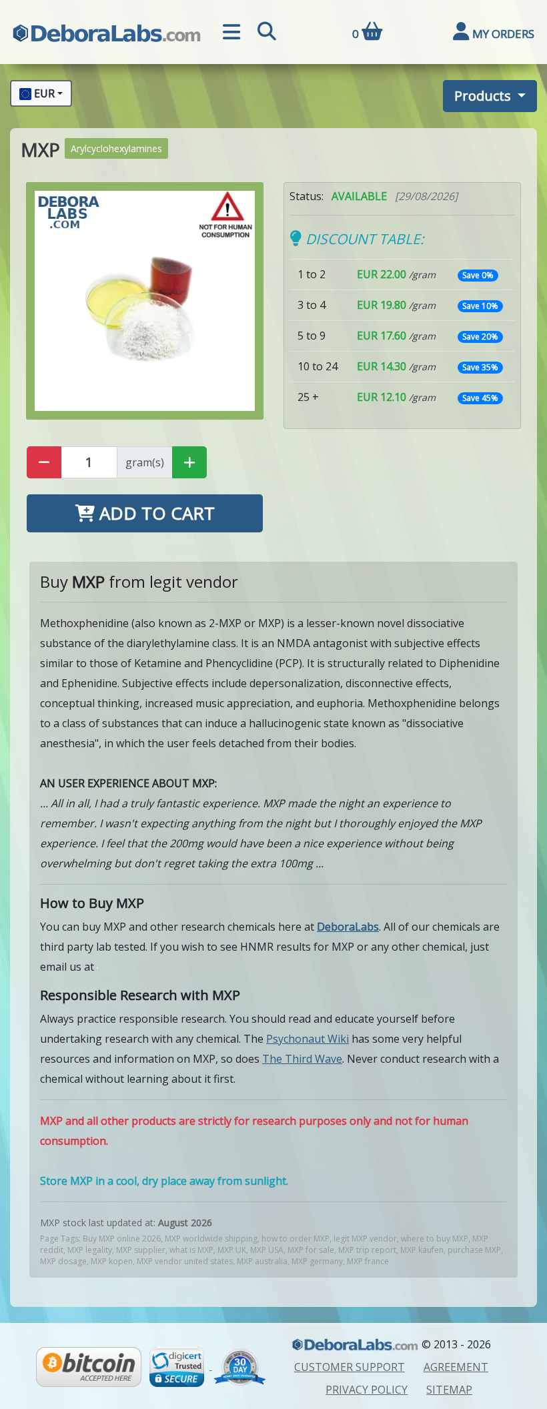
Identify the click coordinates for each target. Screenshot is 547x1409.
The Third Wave (302, 1058)
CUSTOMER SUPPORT (349, 1367)
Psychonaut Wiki (307, 1038)
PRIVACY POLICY (367, 1389)
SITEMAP (449, 1389)
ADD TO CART (155, 513)
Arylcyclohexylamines (116, 148)
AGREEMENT (456, 1367)
